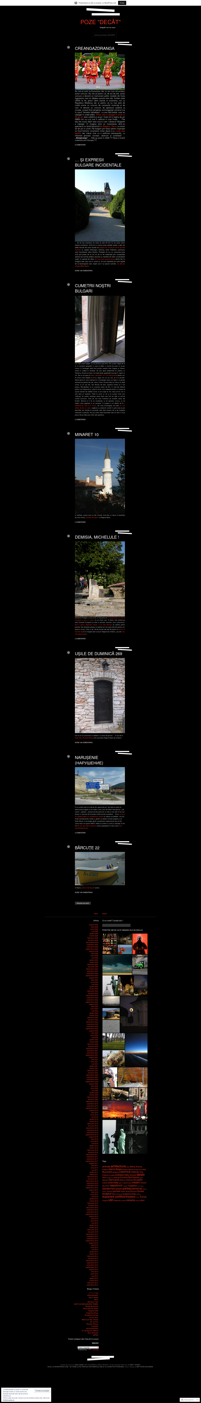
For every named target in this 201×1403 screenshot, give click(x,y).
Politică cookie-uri (8, 1400)
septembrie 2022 (92, 1028)
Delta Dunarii (130, 1174)
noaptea (132, 1185)
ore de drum (93, 1317)
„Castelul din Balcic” (92, 517)
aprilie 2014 (94, 1252)
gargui (141, 1178)
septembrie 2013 (92, 1267)
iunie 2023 (94, 1008)
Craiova (105, 1175)
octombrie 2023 (92, 1000)
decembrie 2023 (92, 995)
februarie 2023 (92, 1017)
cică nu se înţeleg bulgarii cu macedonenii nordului (100, 815)
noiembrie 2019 (92, 1103)
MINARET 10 (87, 434)
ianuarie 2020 (93, 1099)
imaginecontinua (92, 1313)
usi (65, 660)
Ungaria (105, 1200)
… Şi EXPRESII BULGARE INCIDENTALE (98, 162)
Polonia (109, 1191)
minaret (58, 443)
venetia (123, 1200)
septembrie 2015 (92, 1214)
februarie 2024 (92, 991)
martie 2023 (93, 1015)
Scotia (140, 1191)
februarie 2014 (92, 1256)
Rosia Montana (131, 1191)
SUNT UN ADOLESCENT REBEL (86, 1304)
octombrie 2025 (92, 947)
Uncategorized (61, 52)
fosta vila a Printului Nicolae (84, 738)
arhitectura (55, 292)
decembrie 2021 (92, 1048)
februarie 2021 (92, 1070)
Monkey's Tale (93, 1302)
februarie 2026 (92, 938)
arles (127, 1167)
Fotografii (94, 1326)
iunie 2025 (94, 955)
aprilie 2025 (94, 960)
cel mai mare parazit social (105, 259)
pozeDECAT (62, 49)
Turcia (143, 1196)
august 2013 (93, 1269)
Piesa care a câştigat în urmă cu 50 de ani (100, 115)
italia (116, 1182)
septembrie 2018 (92, 1134)
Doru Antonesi (93, 1333)
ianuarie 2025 (93, 966)
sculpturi (107, 1193)
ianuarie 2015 (93, 1232)
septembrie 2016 (92, 1187)
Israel (110, 1182)
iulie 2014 (94, 1245)
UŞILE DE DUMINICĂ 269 (98, 653)
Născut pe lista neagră (90, 1319)
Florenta (124, 1177)
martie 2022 (93, 1042)
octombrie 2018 (92, 1132)
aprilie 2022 (94, 1039)
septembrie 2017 (92, 1161)
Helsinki (129, 1179)
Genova (105, 1180)
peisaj (64, 443)
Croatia (112, 1175)
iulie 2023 (94, 1006)
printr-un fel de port (88, 888)
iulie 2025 (94, 953)
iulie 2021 (94, 1059)
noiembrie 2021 (92, 1050)
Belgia (119, 1169)
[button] (110, 943)
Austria (139, 1166)
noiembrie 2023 (92, 997)
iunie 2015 (94, 1221)
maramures (127, 1182)
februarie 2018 (92, 1150)
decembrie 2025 (92, 942)
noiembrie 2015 (92, 1210)
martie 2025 (93, 962)
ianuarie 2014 (93, 1258)
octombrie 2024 (92, 973)
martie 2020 (93, 1095)
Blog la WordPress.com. (58, 1367)
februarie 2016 (92, 1203)
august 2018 (93, 1137)
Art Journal (94, 1322)
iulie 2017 (94, 1165)
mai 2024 (94, 984)
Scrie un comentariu (84, 270)
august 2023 (93, 1004)
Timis (137, 1197)
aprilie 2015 (94, 1225)
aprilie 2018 (94, 1145)
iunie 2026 (94, 929)
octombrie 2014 (92, 1238)
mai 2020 (94, 1090)
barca (58, 854)
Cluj (141, 1172)
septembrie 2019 (92, 1108)
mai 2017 (94, 1170)
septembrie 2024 (92, 975)
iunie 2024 (94, 982)
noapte (125, 1186)
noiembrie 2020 (92, 1077)
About (96, 913)
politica (104, 1191)
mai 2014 (94, 1249)
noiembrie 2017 (92, 1157)
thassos (130, 1196)
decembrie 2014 (92, 1234)
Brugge (136, 1169)
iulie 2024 (94, 980)
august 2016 (93, 1190)
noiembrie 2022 (92, 1024)
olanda (106, 1188)
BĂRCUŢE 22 (87, 847)
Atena (132, 1166)
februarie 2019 (92, 1123)
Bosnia (131, 1169)
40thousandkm (92, 1295)
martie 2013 (93, 1280)
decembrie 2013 (92, 1260)
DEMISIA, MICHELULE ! (97, 537)
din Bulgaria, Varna (108, 126)
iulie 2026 (94, 927)
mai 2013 (94, 1276)
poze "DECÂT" (100, 22)
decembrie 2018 (92, 1128)
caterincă (62, 166)
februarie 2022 (92, 1044)
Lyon (120, 1183)
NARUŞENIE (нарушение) (89, 760)
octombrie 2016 (92, 1185)
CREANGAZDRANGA (94, 48)
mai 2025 (94, 958)
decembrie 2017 (92, 1154)
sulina (138, 1194)
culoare (119, 1174)
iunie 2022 (94, 1035)
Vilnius (137, 1200)
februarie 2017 (92, 1176)
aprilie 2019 (94, 1119)
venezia (130, 1200)
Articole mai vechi (83, 903)
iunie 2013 (94, 1274)
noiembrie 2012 (92, 1285)
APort (96, 1299)
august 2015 (93, 1216)
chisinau (135, 1171)
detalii (52, 294)
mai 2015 (94, 1223)
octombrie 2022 (92, 1026)
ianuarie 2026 (93, 940)
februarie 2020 (92, 1097)
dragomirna (110, 1178)
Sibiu (114, 1194)
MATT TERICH (135, 1365)
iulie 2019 (94, 1112)
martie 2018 (93, 1148)
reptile (123, 1191)
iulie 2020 (94, 1086)
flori (130, 1177)
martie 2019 (93, 1121)
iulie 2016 (94, 1192)
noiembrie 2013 (92, 1263)
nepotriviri (62, 54)
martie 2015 (93, 1227)
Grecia (123, 1179)
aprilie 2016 (94, 1198)
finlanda (117, 1177)
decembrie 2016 (92, 1181)
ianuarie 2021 (93, 1073)
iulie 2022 (94, 1033)
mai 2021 (94, 1064)
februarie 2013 (92, 1282)
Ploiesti (144, 1189)
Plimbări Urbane (92, 1324)
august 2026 (93, 924)
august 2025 (93, 951)
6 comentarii (80, 145)
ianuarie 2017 (93, 1179)
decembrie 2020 (92, 1075)
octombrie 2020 (92, 1079)
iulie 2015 (94, 1218)
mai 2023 (94, 1011)
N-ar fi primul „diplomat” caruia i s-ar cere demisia (93, 625)
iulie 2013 (94, 1271)
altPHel (95, 1335)
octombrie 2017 (92, 1159)
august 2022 (93, 1031)
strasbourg (126, 1193)
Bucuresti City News (91, 1308)
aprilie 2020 (94, 1092)
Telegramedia (93, 1310)
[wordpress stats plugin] (95, 1343)
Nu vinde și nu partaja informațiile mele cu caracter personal (97, 1367)
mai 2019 (94, 1117)
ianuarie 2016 (93, 1205)
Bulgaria (55, 54)
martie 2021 (93, 1068)
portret (64, 57)
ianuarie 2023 (93, 1019)
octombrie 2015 (92, 1212)
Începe (122, 3)
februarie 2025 (92, 964)
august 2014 (93, 1243)
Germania (114, 1179)
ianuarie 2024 (93, 993)
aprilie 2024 (94, 986)
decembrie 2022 (92, 1022)
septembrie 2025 (92, 949)
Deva (104, 1177)
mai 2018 (94, 1143)
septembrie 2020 (92, 1081)
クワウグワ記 (93, 1293)
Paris (113, 1188)
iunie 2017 (94, 1168)
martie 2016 (93, 1201)
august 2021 (93, 1057)
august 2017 (93, 1163)
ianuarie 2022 (93, 1046)
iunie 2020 (94, 1088)
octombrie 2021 (92, 1053)
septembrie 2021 (92, 1055)
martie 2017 (93, 1174)
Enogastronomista (91, 1315)
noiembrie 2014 (92, 1236)
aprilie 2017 (94, 1172)
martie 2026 (93, 936)
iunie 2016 (94, 1194)
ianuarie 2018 (93, 1152)
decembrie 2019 (92, 1101)
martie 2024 (93, 989)
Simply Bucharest (91, 1306)
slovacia (119, 1194)
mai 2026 (94, 931)
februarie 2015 (92, 1229)
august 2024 (93, 978)
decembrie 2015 (92, 1207)
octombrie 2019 (92, 1106)
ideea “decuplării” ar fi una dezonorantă (104, 375)
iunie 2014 (94, 1247)
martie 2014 (93, 1254)
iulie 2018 (94, 1139)
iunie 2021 (94, 1061)
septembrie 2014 (92, 1240)
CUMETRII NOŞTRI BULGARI (93, 288)
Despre (104, 913)
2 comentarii (80, 419)
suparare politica (60, 168)
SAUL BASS (79, 1365)
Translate (95, 1349)
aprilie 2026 (94, 933)
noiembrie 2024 (92, 971)
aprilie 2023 (94, 1013)
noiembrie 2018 (92, 1130)
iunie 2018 (94, 1141)
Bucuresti (107, 1171)
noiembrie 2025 (92, 944)
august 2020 (93, 1084)
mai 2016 (94, 1196)
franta (135, 1177)
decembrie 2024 (92, 969)
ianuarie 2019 (93, 1126)
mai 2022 (94, 1037)
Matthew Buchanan (145, 1367)
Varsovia (117, 1200)
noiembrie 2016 (92, 1183)
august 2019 (93, 1110)
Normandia (140, 1186)
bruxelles (142, 1169)
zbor (142, 1200)
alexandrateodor (92, 1328)
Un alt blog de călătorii (90, 1330)
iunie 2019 (94, 1115)
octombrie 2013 (92, 1265)
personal (136, 1188)
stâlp (134, 1193)
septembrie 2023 (92, 1002)
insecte (104, 1182)
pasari (119, 1188)
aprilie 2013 (94, 1278)
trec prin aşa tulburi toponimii (86, 826)
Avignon (105, 1169)
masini (136, 1182)
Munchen (105, 1185)
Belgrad (125, 1169)
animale (106, 1166)
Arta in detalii (93, 1297)
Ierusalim (138, 1179)
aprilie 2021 (94, 1066)
